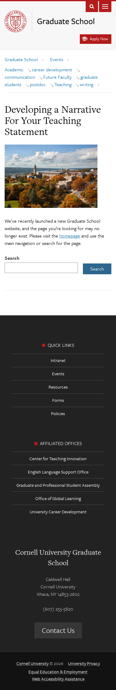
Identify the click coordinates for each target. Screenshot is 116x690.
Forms (58, 400)
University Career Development (58, 511)
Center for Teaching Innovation (58, 458)
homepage (69, 235)
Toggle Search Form (92, 6)
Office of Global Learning (58, 498)
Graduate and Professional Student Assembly (58, 485)
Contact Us (58, 630)
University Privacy (84, 663)
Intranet (58, 360)
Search (12, 258)
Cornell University (32, 663)
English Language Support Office (58, 472)
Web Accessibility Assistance (58, 678)
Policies (58, 413)
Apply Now (99, 39)
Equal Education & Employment (58, 671)
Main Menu (105, 6)
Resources (58, 387)
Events (58, 373)
